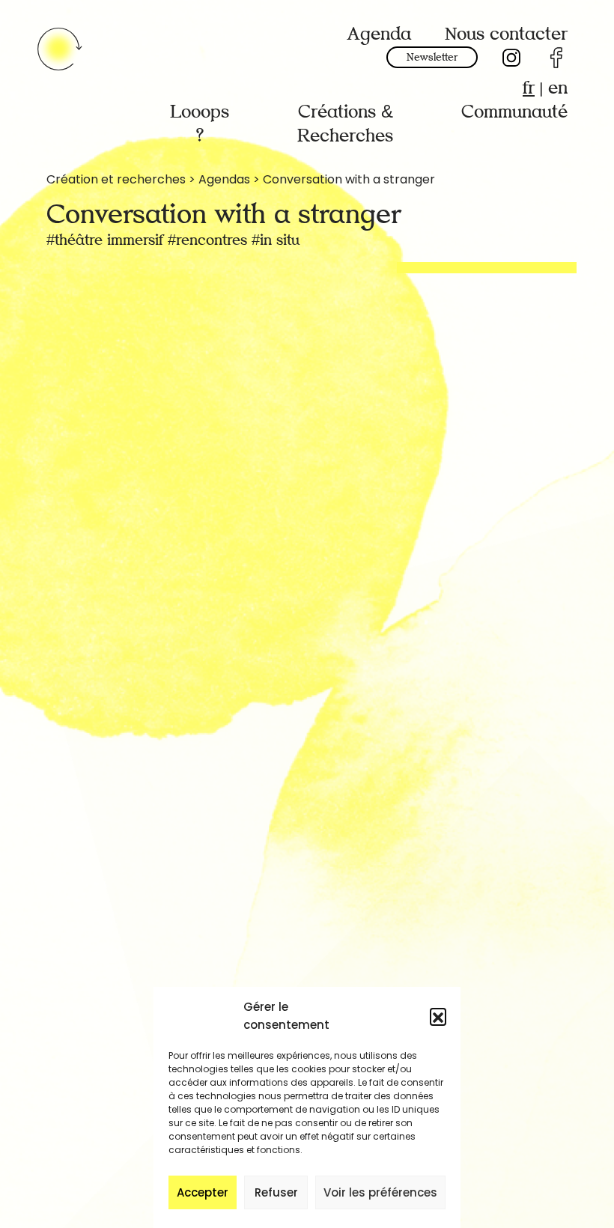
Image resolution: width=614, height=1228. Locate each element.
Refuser (276, 1192)
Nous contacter (506, 34)
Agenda (379, 34)
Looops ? (199, 124)
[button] (438, 1016)
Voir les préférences (380, 1192)
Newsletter (432, 57)
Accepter (202, 1192)
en (558, 88)
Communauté (514, 112)
